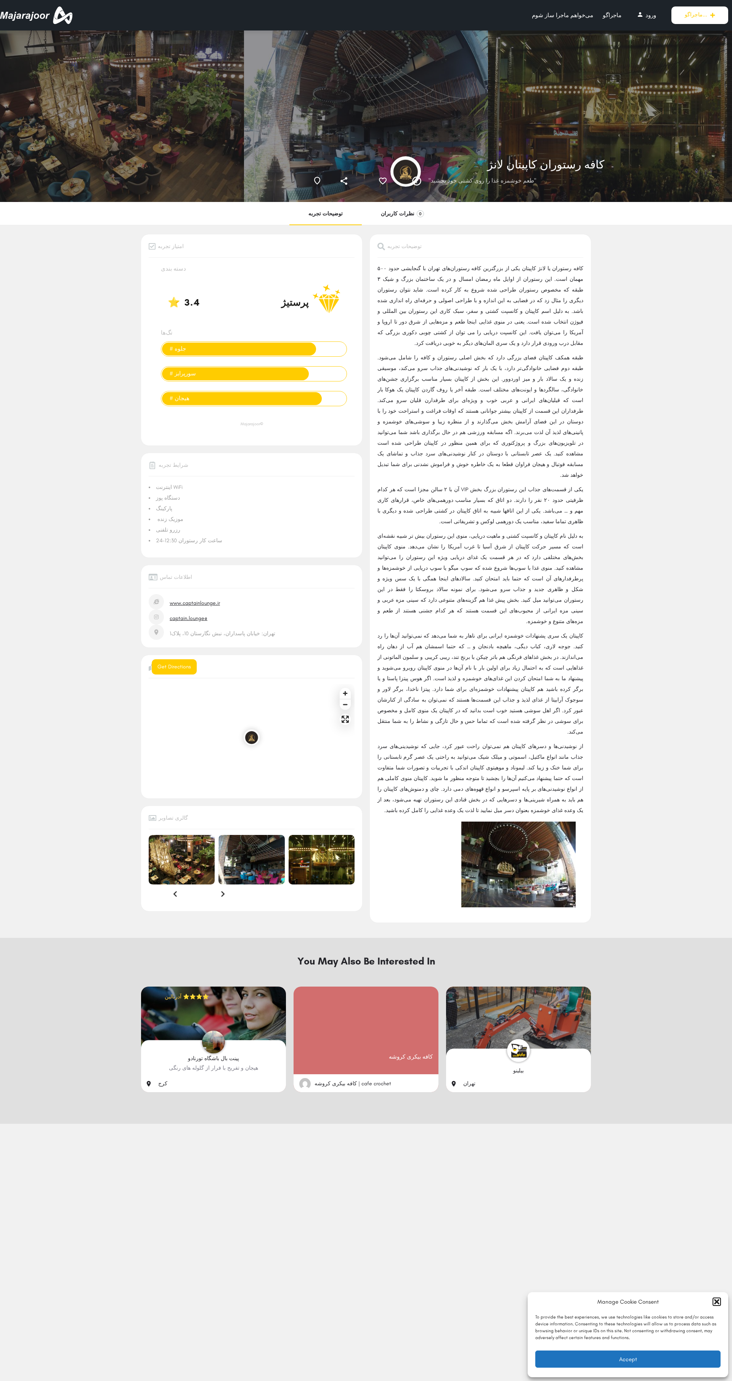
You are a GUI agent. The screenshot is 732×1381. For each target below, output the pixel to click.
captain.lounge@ (188, 618)
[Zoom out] (345, 704)
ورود (646, 15)
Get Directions (174, 666)
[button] (717, 1302)
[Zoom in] (345, 693)
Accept (628, 1359)
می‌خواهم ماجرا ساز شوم (562, 15)
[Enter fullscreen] (345, 719)
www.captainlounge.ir (195, 603)
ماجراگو (612, 15)
